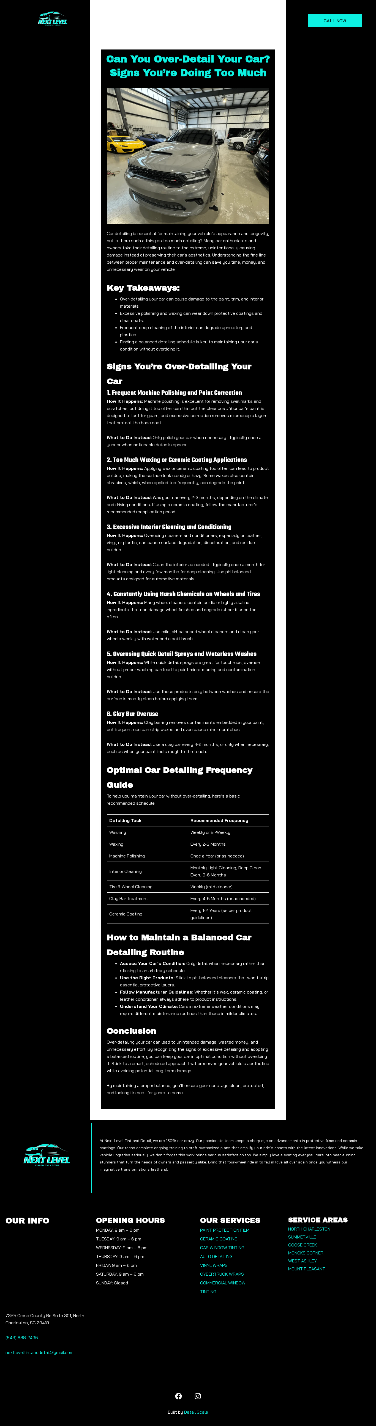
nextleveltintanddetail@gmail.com (39, 1352)
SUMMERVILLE (302, 1237)
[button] (128, 21)
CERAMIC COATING (219, 1239)
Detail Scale (196, 1412)
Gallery (199, 20)
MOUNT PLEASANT (306, 1268)
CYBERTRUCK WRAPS (222, 1274)
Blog (279, 20)
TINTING (208, 1291)
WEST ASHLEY (302, 1261)
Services (126, 20)
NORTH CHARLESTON (309, 1229)
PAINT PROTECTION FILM (224, 1230)
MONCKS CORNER (305, 1253)
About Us (166, 20)
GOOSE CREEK (302, 1245)
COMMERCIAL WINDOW (223, 1283)
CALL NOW (335, 20)
